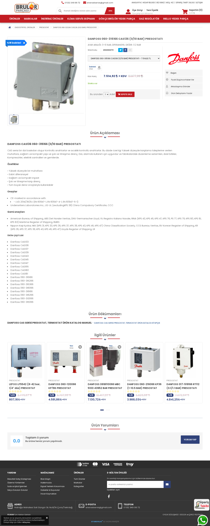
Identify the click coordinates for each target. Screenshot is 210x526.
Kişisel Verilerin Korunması (53, 486)
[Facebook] (109, 496)
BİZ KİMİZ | (161, 2)
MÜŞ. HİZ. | (170, 2)
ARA (110, 11)
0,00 (191, 13)
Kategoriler (79, 486)
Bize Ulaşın (45, 479)
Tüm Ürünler (79, 479)
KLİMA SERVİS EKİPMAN (81, 18)
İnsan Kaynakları (48, 493)
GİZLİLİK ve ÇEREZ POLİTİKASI (191, 514)
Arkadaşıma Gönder (180, 86)
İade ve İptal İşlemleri (17, 486)
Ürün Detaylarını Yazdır (181, 93)
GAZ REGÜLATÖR (149, 18)
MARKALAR (30, 18)
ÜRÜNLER (14, 18)
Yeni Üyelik (152, 10)
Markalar (78, 482)
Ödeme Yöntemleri (16, 482)
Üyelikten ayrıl (113, 489)
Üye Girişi (137, 10)
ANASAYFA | (137, 2)
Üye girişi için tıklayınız (142, 13)
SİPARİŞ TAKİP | (182, 2)
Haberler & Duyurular (50, 490)
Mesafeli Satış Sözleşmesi (19, 479)
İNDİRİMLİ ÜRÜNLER (52, 18)
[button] (102, 410)
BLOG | (192, 2)
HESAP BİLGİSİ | (149, 2)
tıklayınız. (26, 522)
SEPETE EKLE (126, 94)
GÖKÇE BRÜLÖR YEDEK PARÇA (117, 18)
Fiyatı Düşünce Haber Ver (182, 79)
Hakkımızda (46, 482)
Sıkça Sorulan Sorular (17, 490)
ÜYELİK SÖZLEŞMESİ (170, 514)
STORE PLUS (97, 521)
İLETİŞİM (199, 2)
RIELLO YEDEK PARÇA (175, 18)
